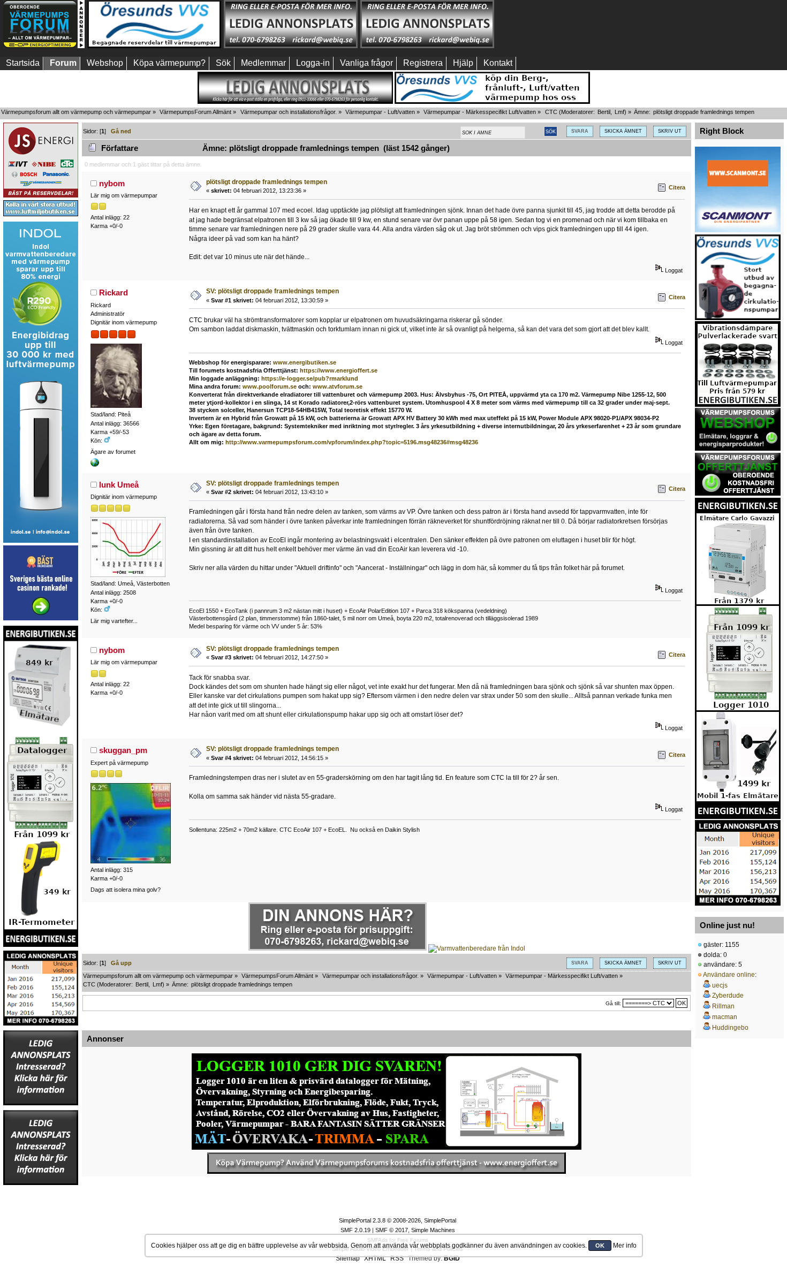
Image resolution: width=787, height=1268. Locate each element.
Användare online (729, 974)
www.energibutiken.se (304, 362)
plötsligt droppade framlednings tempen (266, 182)
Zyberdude (728, 995)
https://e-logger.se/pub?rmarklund (309, 378)
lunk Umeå (119, 484)
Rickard (113, 292)
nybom (112, 183)
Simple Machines (433, 1230)
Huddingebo (730, 1027)
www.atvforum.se (337, 386)
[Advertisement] (564, 24)
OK (599, 1245)
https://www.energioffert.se (338, 370)
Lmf (619, 112)
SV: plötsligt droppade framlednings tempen (272, 291)
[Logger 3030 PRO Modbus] (386, 1101)
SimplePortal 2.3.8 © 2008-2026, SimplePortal (397, 1220)
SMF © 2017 (391, 1230)
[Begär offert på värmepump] (386, 1163)
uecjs (720, 985)
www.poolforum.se (270, 386)
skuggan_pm (123, 750)
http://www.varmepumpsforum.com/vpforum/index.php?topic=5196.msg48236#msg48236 (351, 442)
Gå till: (613, 1003)
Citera (677, 187)
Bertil (603, 112)
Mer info (625, 1245)
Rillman (723, 1006)
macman (724, 1017)
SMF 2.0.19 (355, 1230)
